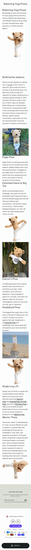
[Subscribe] (25, 500)
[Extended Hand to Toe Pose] (15, 228)
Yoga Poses (14, 529)
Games (9, 529)
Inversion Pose (10, 323)
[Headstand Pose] (15, 345)
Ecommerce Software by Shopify (20, 537)
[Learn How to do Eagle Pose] (15, 141)
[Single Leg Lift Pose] (15, 371)
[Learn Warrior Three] (15, 469)
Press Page (21, 529)
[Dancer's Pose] (15, 259)
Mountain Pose (20, 404)
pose (10, 85)
